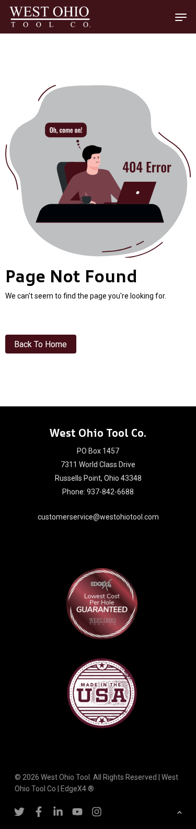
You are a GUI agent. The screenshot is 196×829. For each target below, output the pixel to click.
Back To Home (40, 344)
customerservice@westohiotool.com (98, 517)
